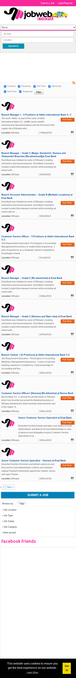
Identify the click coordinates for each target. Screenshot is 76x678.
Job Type (8, 515)
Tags (21, 503)
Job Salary (8, 521)
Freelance (26, 86)
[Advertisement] (38, 61)
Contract (11, 86)
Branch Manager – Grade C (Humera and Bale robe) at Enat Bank (36, 316)
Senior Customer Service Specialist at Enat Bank (45, 417)
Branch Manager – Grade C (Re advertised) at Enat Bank (31, 278)
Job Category (10, 527)
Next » (10, 487)
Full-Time (41, 86)
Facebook (72, 132)
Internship (56, 86)
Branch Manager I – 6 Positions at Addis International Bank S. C (36, 114)
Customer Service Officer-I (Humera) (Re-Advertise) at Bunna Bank (37, 393)
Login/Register (65, 3)
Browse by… (8, 503)
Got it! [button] (67, 668)
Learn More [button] (32, 672)
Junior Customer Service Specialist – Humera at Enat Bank (33, 460)
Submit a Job (47, 3)
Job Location (9, 509)
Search (13, 46)
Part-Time (12, 91)
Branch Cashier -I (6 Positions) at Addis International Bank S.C (35, 354)
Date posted (9, 532)
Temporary (27, 91)
